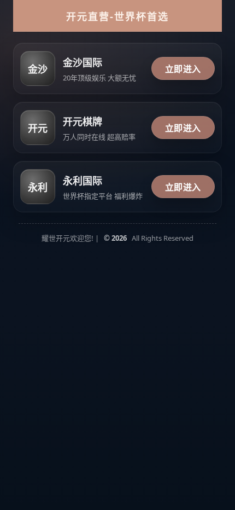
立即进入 (183, 69)
